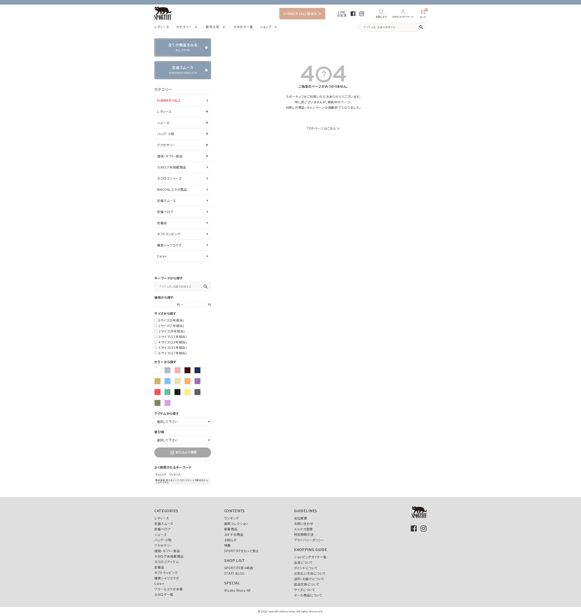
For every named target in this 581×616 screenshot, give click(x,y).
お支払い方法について (310, 573)
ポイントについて (306, 568)
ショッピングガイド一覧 (310, 557)
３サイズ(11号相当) (172, 336)
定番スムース (166, 200)
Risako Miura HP (237, 590)
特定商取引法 (304, 534)
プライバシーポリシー (309, 540)
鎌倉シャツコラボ (169, 245)
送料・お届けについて (309, 578)
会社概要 (300, 518)
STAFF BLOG (234, 573)
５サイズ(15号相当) (172, 347)
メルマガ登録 (303, 529)
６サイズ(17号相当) (172, 353)
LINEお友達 (342, 13)
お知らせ (230, 540)
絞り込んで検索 (183, 452)
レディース (164, 111)
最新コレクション (236, 523)
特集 (227, 545)
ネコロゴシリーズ (169, 178)
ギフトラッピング (168, 234)
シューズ (163, 122)
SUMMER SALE (169, 100)
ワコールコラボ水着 (168, 589)
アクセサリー (166, 145)
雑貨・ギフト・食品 (169, 156)
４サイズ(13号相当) (172, 342)
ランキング (231, 518)
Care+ (162, 256)
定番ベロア (165, 211)
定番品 (162, 223)
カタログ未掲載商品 (171, 167)
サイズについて (304, 589)
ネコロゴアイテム (166, 561)
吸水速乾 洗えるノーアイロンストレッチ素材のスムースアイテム (181, 481)
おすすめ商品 (234, 534)
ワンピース (175, 474)
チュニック (160, 474)
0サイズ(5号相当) (171, 320)
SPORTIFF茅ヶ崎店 (238, 568)
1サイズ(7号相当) (171, 325)
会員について (303, 562)
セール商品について (308, 595)
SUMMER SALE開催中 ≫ (302, 13)
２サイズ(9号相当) (171, 331)
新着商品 (231, 529)
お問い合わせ (303, 523)
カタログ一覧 (163, 594)
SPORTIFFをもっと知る (241, 551)
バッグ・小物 (165, 134)
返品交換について (307, 584)
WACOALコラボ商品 (172, 189)
